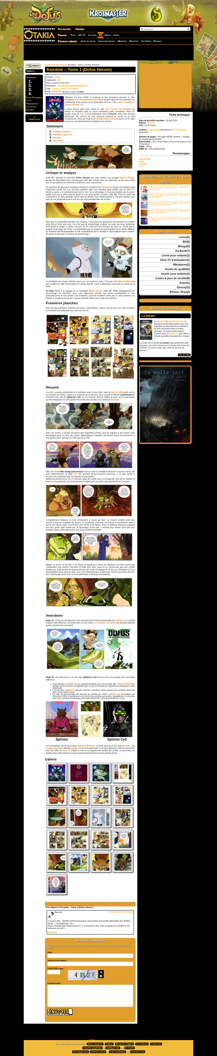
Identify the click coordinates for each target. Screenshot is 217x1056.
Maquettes (133, 41)
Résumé (57, 138)
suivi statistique (117, 1052)
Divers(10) (183, 287)
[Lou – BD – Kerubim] (57, 872)
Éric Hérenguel (82, 99)
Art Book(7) (182, 251)
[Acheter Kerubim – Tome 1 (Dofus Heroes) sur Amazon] (32, 67)
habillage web (112, 1048)
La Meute (148, 315)
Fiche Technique (34, 97)
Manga (108, 35)
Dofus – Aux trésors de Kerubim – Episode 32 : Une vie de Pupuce (169, 212)
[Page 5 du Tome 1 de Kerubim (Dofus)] (123, 827)
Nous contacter (95, 1044)
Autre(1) (185, 283)
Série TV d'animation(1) (175, 260)
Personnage (32, 104)
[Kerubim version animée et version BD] (101, 827)
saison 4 (161, 321)
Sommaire (31, 77)
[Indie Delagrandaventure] (57, 894)
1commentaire (34, 118)
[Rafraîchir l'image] (101, 976)
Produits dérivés (67, 41)
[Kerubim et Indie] (57, 827)
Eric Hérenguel (179, 130)
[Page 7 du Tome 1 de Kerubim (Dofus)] (79, 849)
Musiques (157, 41)
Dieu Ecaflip (145, 159)
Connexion (156, 1044)
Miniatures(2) (181, 264)
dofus (64, 88)
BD (100, 35)
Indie (141, 161)
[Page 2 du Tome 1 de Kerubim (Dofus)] (79, 805)
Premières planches (62, 135)
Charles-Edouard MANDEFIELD (72, 86)
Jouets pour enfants (106, 41)
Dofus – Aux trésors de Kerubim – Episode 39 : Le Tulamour (169, 188)
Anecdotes (58, 141)
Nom (49, 952)
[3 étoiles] (57, 92)
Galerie (30, 110)
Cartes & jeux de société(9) (172, 278)
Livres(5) (184, 237)
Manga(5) (184, 246)
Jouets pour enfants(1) (175, 273)
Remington (129, 102)
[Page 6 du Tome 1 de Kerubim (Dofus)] (57, 849)
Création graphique (92, 1048)
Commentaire (54, 983)
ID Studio (129, 1048)
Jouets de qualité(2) (177, 269)
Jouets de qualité (88, 41)
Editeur (109, 1044)
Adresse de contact (56, 960)
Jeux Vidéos (146, 41)
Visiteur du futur (176, 321)
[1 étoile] (53, 92)
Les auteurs (142, 1044)
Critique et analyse (62, 132)
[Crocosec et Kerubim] (123, 872)
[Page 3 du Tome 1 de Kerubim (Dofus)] (101, 805)
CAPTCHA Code (55, 968)
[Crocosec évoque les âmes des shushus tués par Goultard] (79, 872)
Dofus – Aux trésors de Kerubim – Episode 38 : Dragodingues (169, 196)
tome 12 (78, 104)
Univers (79, 29)
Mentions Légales (124, 1044)
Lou (141, 166)
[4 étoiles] (59, 92)
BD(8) (186, 241)
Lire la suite (184, 355)
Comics (116, 35)
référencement (98, 1052)
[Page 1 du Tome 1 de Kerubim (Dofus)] (57, 805)
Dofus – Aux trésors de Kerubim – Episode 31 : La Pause (169, 219)
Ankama (151, 123)
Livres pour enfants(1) (176, 255)
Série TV (81, 35)
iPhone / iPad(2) (180, 292)
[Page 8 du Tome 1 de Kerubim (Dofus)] (101, 849)
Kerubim (73, 88)
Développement (80, 1052)
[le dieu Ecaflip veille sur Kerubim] (101, 872)
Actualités (64, 29)
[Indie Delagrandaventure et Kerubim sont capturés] (79, 827)
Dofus (58, 77)
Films (73, 35)
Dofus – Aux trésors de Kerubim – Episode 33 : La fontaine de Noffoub (169, 204)
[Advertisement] (108, 52)
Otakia (48, 65)
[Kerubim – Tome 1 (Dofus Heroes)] (57, 782)
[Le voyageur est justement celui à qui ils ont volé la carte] (123, 849)
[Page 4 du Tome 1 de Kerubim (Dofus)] (123, 805)
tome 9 (69, 104)
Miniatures (122, 41)
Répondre (52, 932)
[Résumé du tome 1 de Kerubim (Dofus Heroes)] (79, 782)
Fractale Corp (137, 1052)
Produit (62, 35)
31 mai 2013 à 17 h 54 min (120, 912)
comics (120, 102)
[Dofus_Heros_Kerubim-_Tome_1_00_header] (101, 782)
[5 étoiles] (61, 92)
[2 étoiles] (55, 92)
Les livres (92, 35)
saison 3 (173, 333)
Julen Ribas (97, 99)
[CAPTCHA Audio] (101, 972)
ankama (56, 88)
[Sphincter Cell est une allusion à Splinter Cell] (123, 782)
